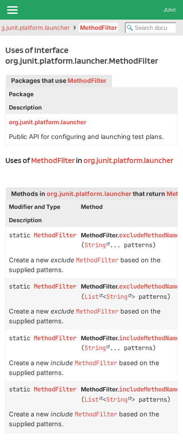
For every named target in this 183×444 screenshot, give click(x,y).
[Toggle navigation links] (12, 10)
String (95, 245)
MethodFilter (98, 27)
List (91, 297)
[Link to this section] (8, 171)
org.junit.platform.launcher (47, 122)
